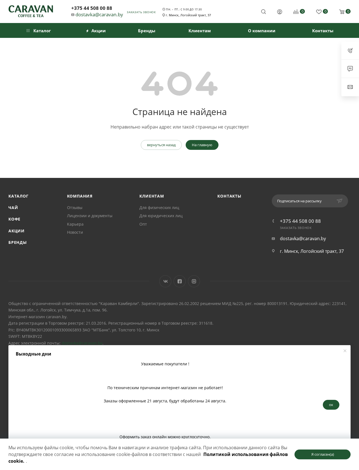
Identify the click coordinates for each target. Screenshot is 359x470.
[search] (263, 11)
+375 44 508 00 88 (91, 8)
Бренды (17, 242)
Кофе (14, 219)
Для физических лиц (159, 207)
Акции (16, 230)
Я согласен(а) (322, 454)
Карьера (75, 224)
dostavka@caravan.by (99, 14)
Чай (13, 207)
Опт (143, 224)
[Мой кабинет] (279, 12)
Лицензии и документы (89, 215)
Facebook (180, 281)
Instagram (194, 281)
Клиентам (151, 196)
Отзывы (74, 207)
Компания (80, 196)
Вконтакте (165, 281)
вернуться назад (161, 144)
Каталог (18, 196)
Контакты (229, 196)
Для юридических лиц (161, 215)
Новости (75, 232)
